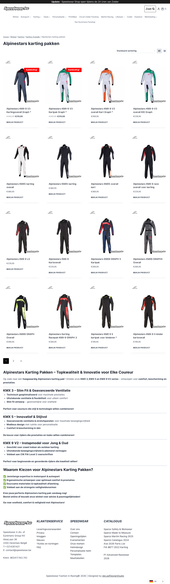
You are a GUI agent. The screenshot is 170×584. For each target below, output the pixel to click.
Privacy (40, 532)
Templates (75, 554)
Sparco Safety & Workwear (118, 529)
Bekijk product (15, 122)
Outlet (129, 17)
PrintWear (73, 17)
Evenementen (77, 540)
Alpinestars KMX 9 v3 (18, 259)
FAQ (39, 547)
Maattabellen (77, 558)
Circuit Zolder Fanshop (89, 17)
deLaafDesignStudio (113, 576)
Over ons (75, 529)
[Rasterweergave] (159, 51)
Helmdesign (76, 547)
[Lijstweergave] (165, 51)
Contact (74, 532)
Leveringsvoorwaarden (49, 529)
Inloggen (41, 536)
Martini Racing (107, 17)
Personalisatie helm (80, 550)
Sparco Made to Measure (117, 532)
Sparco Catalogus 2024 (116, 540)
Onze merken (77, 543)
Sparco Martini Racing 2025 (118, 536)
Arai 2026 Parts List (114, 543)
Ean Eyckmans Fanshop (85, 22)
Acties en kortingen (48, 543)
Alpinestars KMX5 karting (62, 184)
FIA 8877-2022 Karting (116, 547)
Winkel (15, 17)
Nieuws (41, 540)
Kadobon (138, 17)
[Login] (158, 9)
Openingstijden (78, 536)
